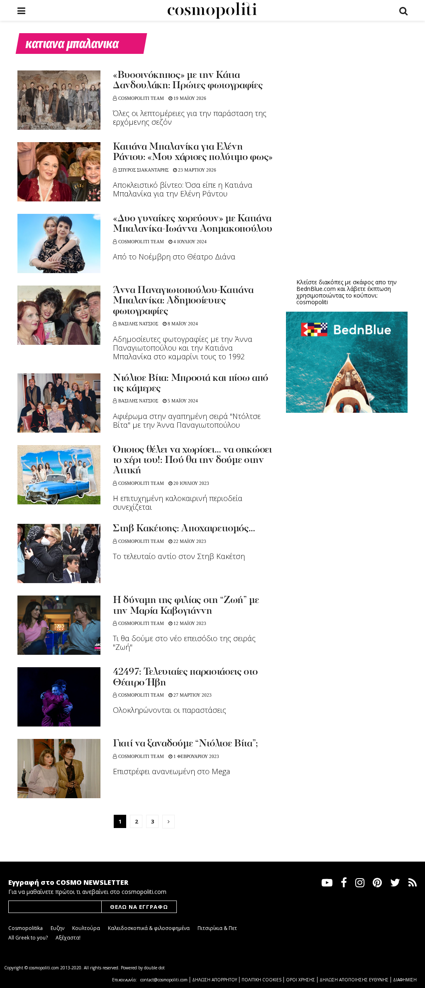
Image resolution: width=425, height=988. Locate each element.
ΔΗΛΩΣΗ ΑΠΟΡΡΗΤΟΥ (214, 980)
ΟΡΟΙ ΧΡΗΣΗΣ (300, 980)
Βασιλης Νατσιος (138, 323)
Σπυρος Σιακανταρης (143, 169)
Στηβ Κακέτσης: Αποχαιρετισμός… (184, 529)
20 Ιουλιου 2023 (190, 483)
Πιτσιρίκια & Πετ (217, 928)
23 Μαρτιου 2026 (196, 169)
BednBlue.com (316, 289)
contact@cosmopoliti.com (164, 980)
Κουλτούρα (86, 928)
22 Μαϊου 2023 (189, 541)
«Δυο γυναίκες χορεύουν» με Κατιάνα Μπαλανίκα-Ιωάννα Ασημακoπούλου (192, 224)
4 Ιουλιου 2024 (189, 241)
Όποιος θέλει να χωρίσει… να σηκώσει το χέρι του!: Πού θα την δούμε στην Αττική (192, 460)
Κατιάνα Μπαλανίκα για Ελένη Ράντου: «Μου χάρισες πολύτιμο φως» (193, 152)
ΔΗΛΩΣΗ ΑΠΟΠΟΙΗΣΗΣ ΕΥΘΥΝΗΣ (354, 980)
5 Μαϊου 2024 (182, 400)
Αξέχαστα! (68, 937)
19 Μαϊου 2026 (189, 98)
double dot (154, 968)
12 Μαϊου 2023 (189, 623)
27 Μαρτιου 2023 (192, 695)
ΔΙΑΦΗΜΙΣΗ (405, 980)
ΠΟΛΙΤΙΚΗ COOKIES (261, 980)
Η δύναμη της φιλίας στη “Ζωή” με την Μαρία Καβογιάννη (186, 606)
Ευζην (57, 928)
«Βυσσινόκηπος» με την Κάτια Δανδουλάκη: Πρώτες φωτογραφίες (187, 80)
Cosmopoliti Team (141, 98)
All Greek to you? (28, 937)
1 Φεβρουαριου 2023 (195, 756)
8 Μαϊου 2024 (182, 323)
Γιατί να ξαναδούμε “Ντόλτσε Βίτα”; (185, 744)
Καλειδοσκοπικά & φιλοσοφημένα (149, 928)
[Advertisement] (348, 207)
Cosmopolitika (25, 928)
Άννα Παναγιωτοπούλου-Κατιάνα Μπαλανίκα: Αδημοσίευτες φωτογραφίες (183, 301)
